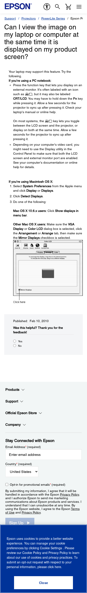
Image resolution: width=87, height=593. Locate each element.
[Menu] (79, 6)
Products (12, 389)
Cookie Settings (51, 548)
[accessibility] (46, 6)
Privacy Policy (69, 494)
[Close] (43, 582)
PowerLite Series (53, 18)
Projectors (28, 18)
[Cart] (68, 6)
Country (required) (18, 464)
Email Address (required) (23, 447)
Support (10, 18)
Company (13, 424)
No (20, 345)
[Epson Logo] (18, 6)
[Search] (57, 6)
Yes (20, 341)
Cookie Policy (31, 552)
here (58, 566)
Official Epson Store (21, 413)
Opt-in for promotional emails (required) (37, 484)
